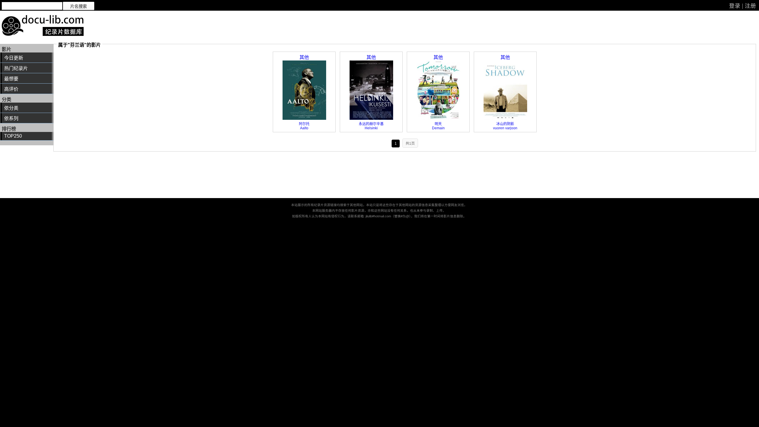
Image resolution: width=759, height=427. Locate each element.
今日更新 (13, 57)
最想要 (11, 78)
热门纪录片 (16, 68)
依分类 (11, 108)
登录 (734, 6)
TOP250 (13, 135)
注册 (750, 6)
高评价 (11, 89)
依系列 (11, 118)
